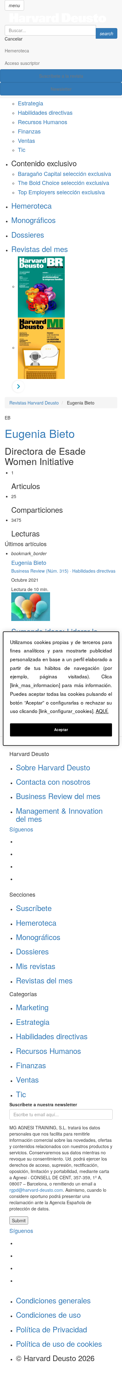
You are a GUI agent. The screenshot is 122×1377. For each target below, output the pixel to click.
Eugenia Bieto (40, 433)
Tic (21, 149)
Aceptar (61, 729)
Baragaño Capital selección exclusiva (64, 173)
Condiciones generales (53, 1300)
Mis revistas (35, 965)
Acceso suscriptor (22, 63)
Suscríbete (34, 907)
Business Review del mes (58, 795)
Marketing (32, 1006)
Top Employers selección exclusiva (61, 192)
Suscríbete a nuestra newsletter (43, 1104)
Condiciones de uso (48, 1314)
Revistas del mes (39, 248)
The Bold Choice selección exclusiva (63, 182)
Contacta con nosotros (53, 781)
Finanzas (29, 131)
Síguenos (21, 829)
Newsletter (61, 89)
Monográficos (33, 219)
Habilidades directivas (45, 112)
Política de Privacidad (51, 1329)
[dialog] (61, 688)
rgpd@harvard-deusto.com (36, 1190)
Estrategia (30, 103)
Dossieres (27, 234)
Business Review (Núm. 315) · (41, 571)
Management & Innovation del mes (59, 814)
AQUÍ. (102, 711)
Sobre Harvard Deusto (53, 767)
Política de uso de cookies (59, 1343)
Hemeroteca (17, 50)
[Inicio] (61, 17)
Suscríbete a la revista (61, 76)
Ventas (26, 140)
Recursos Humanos (42, 122)
